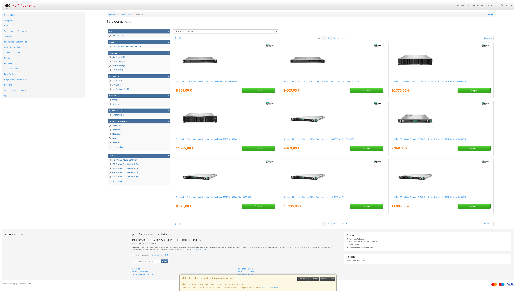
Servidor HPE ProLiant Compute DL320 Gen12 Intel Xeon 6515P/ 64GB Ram (207, 81)
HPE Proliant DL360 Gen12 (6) (125, 172)
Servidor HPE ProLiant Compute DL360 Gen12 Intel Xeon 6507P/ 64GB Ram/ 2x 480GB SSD (213, 197)
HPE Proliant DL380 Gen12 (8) (125, 168)
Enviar (164, 261)
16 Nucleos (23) (118, 125)
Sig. (347, 38)
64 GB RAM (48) (119, 57)
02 (329, 38)
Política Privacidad (140, 271)
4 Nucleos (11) (118, 134)
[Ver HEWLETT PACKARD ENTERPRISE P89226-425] (441, 176)
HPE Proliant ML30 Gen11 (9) (124, 160)
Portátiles (8, 25)
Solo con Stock (118, 35)
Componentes (10, 20)
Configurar (303, 279)
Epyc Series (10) (118, 85)
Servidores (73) (118, 114)
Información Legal (246, 268)
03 (334, 38)
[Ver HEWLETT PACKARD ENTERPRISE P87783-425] (333, 61)
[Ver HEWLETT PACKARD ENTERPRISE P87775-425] (225, 61)
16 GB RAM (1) (118, 69)
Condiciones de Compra (142, 274)
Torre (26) (116, 104)
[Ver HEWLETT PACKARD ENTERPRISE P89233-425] (441, 119)
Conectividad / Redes (13, 47)
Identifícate (464, 5)
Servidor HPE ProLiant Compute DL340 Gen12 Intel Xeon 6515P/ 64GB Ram (207, 139)
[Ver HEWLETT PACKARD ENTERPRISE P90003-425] (225, 176)
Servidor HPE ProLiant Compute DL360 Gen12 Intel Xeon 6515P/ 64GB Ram (315, 197)
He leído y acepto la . (151, 255)
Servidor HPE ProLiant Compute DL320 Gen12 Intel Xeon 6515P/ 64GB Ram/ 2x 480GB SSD (321, 81)
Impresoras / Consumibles (15, 41)
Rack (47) (116, 99)
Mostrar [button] (487, 38)
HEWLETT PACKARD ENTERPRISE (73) (128, 46)
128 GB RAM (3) (119, 65)
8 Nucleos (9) (117, 138)
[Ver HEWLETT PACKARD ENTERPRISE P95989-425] (333, 176)
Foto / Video (9, 74)
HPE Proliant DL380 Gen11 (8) (125, 164)
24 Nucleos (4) (118, 142)
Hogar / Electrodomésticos (16, 79)
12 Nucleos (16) (118, 129)
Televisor (8, 36)
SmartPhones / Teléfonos (15, 31)
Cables (7, 58)
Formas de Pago (245, 274)
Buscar (494, 5)
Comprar (258, 90)
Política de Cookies (270, 287)
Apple (6, 95)
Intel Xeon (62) (118, 80)
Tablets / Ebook (11, 68)
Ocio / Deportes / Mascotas (16, 90)
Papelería (8, 85)
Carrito (507, 5)
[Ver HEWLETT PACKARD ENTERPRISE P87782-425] (441, 61)
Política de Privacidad (202, 249)
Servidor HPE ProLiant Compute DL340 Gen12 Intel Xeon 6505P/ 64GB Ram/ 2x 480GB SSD (429, 81)
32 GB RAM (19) (119, 61)
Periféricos (8, 63)
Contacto (480, 5)
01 (324, 38)
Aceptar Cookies (327, 279)
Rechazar (314, 279)
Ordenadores (10, 15)
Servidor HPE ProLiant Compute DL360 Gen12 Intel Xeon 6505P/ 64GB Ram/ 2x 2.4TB (319, 139)
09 (342, 38)
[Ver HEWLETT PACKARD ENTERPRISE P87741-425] (225, 119)
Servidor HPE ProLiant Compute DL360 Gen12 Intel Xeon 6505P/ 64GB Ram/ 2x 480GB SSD (429, 139)
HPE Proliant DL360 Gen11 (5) (125, 176)
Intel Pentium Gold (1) (121, 89)
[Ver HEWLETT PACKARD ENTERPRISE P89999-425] (333, 119)
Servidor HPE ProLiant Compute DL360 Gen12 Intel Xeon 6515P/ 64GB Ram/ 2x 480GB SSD (429, 197)
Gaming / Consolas (12, 52)
